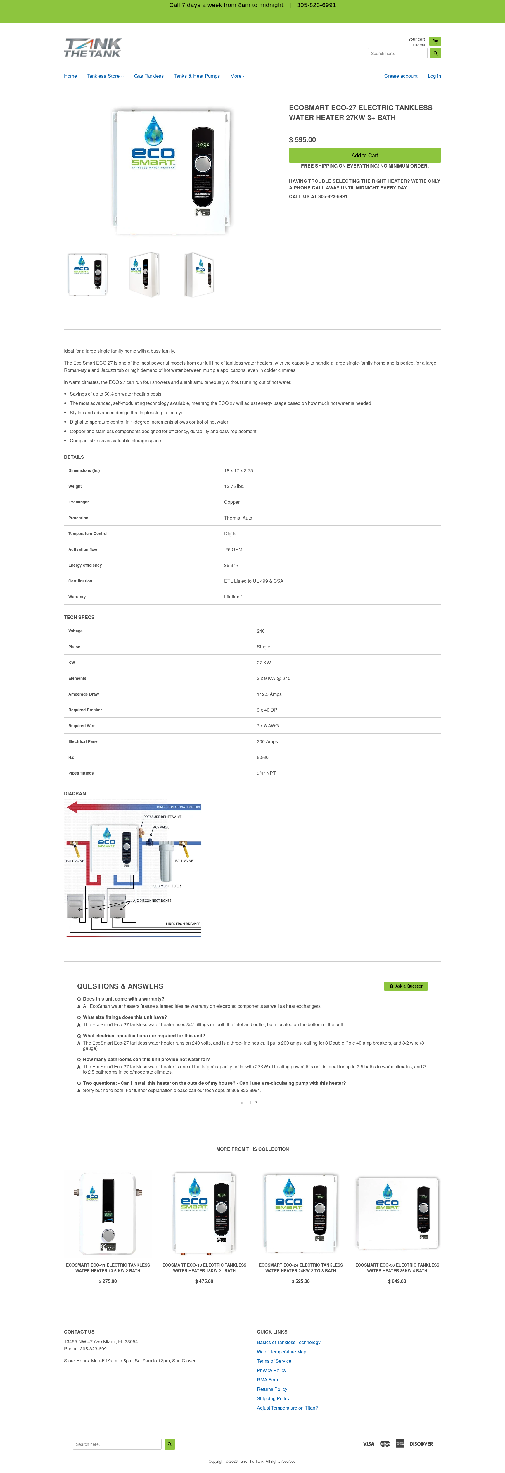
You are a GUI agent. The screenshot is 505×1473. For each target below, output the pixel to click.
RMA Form (268, 1379)
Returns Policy (272, 1389)
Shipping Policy (273, 1398)
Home (70, 75)
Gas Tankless (149, 75)
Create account (401, 75)
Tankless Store (104, 75)
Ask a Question (408, 986)
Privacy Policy (271, 1370)
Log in (434, 75)
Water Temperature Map (281, 1351)
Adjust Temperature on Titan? (287, 1407)
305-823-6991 (316, 4)
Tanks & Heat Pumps (197, 75)
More (236, 75)
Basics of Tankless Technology (289, 1342)
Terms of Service (274, 1361)
